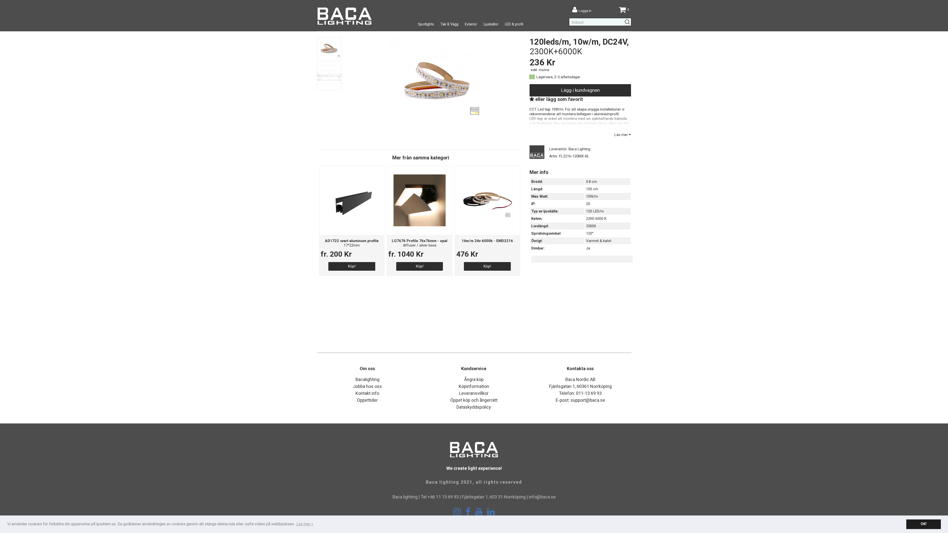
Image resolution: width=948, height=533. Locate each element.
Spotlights (426, 24)
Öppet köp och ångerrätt (473, 400)
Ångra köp (474, 379)
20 (588, 204)
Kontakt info (367, 393)
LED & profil (514, 24)
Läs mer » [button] (304, 524)
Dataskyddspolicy (473, 407)
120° (589, 233)
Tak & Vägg (449, 24)
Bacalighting (367, 379)
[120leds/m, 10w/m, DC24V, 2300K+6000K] (436, 131)
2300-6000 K (596, 218)
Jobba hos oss (367, 386)
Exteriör (471, 24)
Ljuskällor (491, 24)
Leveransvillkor (474, 393)
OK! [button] (924, 524)
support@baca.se (588, 400)
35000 (591, 226)
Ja (588, 248)
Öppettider (367, 400)
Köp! (352, 266)
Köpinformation (474, 386)
